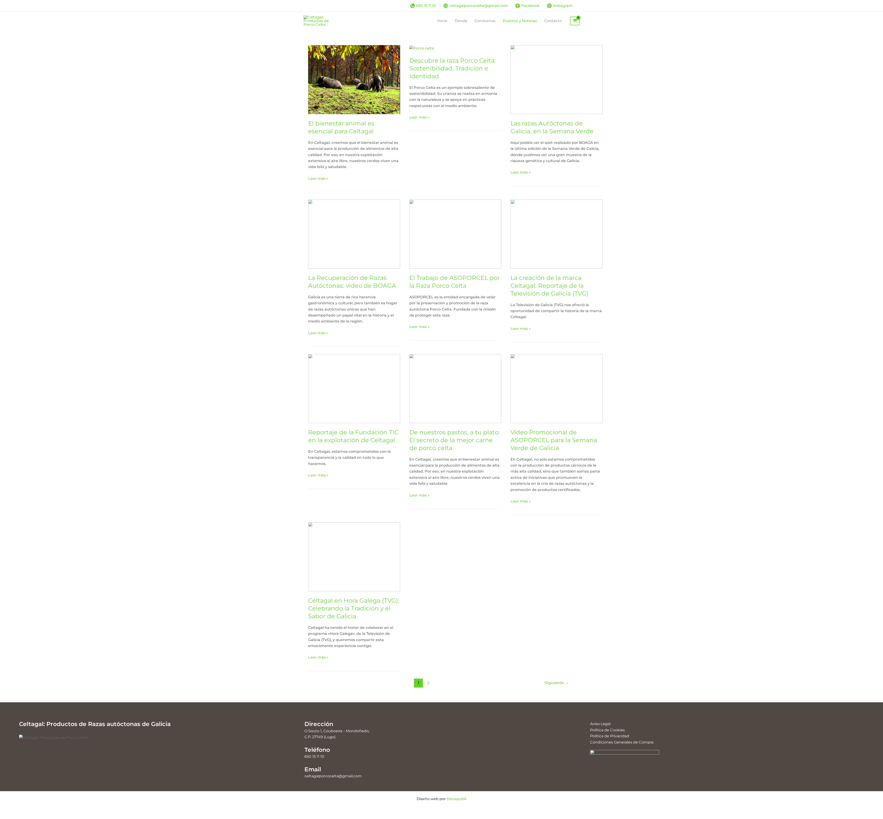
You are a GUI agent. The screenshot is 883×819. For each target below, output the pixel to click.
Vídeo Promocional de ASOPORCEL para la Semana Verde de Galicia (553, 440)
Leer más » (318, 179)
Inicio (442, 21)
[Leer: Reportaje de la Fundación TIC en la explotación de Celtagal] (354, 388)
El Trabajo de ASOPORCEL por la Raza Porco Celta (454, 281)
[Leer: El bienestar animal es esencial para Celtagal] (354, 79)
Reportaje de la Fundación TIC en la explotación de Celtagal (353, 436)
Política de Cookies (607, 730)
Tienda (461, 21)
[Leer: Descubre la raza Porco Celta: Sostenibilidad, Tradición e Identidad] (421, 48)
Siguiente (557, 682)
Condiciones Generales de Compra (622, 742)
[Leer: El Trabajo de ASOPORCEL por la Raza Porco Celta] (455, 234)
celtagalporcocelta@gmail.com (333, 776)
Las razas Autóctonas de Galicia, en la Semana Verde (551, 127)
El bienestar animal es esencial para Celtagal (341, 127)
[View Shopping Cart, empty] (574, 21)
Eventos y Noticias (520, 21)
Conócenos (485, 21)
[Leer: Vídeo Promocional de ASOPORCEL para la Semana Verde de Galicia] (556, 388)
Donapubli (456, 799)
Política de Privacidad (609, 736)
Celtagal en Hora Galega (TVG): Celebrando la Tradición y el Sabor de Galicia (353, 608)
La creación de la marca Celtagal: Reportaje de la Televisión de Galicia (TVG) (549, 285)
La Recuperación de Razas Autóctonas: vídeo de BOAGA (352, 281)
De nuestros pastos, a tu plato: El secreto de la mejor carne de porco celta (454, 440)
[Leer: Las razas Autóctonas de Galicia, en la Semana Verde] (556, 79)
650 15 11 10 (314, 756)
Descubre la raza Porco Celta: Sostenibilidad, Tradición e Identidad (452, 68)
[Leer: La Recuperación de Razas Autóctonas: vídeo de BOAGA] (354, 234)
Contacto (553, 21)
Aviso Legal (600, 724)
